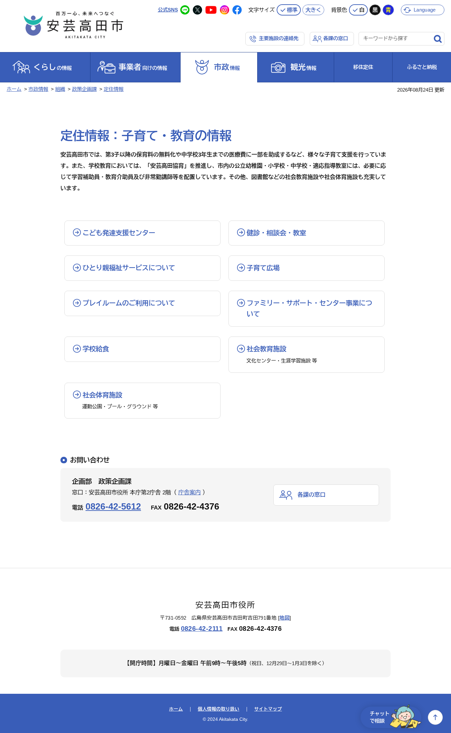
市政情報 (38, 89)
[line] (185, 10)
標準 (292, 10)
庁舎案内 (189, 492)
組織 (60, 89)
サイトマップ (268, 709)
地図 (284, 618)
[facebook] (237, 10)
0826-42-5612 (113, 506)
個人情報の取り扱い (218, 709)
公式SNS (168, 10)
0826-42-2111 (202, 628)
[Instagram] (224, 10)
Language (424, 10)
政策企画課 (84, 89)
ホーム (14, 89)
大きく (313, 10)
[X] (197, 10)
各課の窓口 (335, 38)
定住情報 (113, 89)
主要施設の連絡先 (278, 38)
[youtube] (211, 9)
